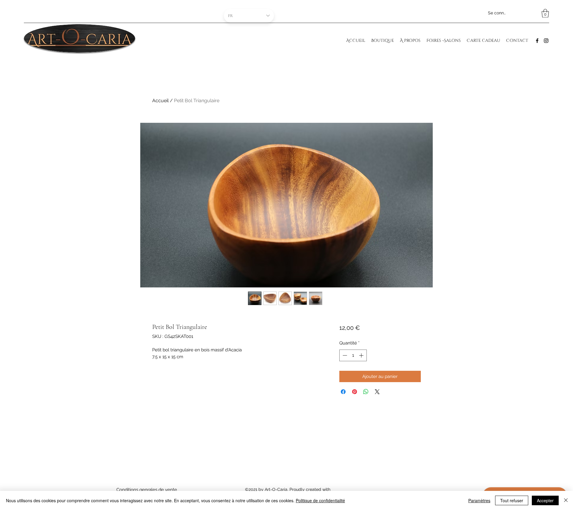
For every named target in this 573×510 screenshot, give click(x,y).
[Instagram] (546, 41)
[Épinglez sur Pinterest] (354, 391)
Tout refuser (511, 500)
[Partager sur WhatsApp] (365, 391)
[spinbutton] (353, 355)
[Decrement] (344, 355)
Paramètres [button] (479, 500)
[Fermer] (565, 500)
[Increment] (362, 355)
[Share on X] (377, 391)
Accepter (545, 500)
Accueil (160, 100)
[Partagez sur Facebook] (343, 391)
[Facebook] (537, 41)
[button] (545, 13)
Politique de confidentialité (320, 500)
